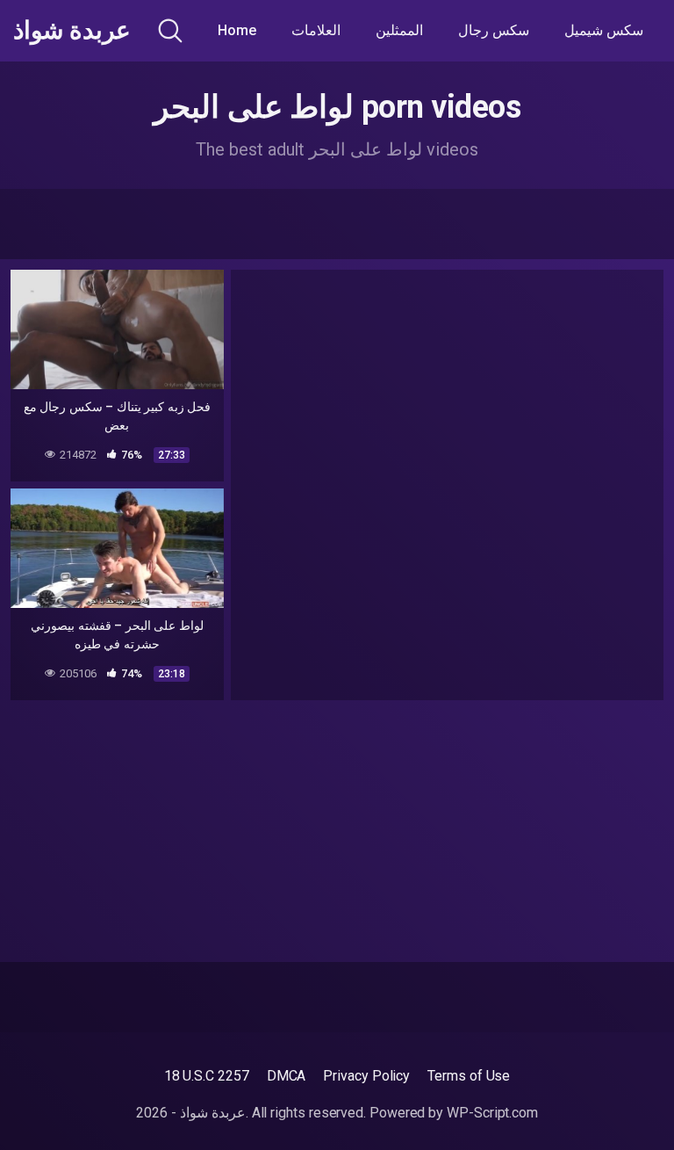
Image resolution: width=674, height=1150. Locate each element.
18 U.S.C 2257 (206, 1075)
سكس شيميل (603, 30)
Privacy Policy (366, 1075)
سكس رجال (493, 30)
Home (237, 30)
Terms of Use (468, 1075)
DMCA (286, 1075)
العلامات (316, 30)
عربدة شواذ (72, 30)
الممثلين (399, 30)
